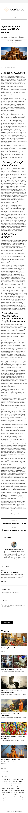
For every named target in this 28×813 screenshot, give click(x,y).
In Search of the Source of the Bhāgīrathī (14, 530)
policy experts (14, 300)
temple (18, 795)
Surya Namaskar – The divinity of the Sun (14, 523)
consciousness (17, 782)
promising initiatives (16, 489)
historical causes (19, 424)
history (17, 787)
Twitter (8, 67)
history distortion (6, 789)
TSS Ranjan (16, 190)
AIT (18, 778)
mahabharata (14, 791)
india (12, 789)
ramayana (11, 793)
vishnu (16, 797)
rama (7, 793)
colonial (3, 782)
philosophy (21, 791)
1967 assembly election (8, 370)
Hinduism (5, 787)
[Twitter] (14, 807)
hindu (24, 784)
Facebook (3, 67)
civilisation (19, 780)
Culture (8, 784)
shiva (3, 795)
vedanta (8, 797)
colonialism (9, 782)
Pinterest (13, 67)
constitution (4, 514)
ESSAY (2, 22)
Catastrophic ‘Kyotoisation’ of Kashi (11, 572)
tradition (4, 797)
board (16, 345)
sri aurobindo (12, 795)
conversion (4, 784)
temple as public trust (15, 214)
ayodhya (21, 778)
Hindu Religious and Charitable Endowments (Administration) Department (12, 243)
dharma (13, 784)
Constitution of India (16, 127)
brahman (10, 780)
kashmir (3, 791)
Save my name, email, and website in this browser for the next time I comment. (13, 604)
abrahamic (4, 778)
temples (22, 514)
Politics (3, 793)
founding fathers (7, 113)
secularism (17, 514)
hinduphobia (11, 787)
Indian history (17, 789)
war (19, 797)
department (5, 249)
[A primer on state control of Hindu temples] (14, 53)
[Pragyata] (14, 9)
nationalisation (10, 514)
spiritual (6, 795)
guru (21, 784)
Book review (4, 780)
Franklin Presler (14, 340)
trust (25, 514)
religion (16, 793)
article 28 (8, 130)
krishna (8, 791)
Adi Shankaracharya (11, 778)
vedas (12, 797)
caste (14, 780)
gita (18, 784)
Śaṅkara (3, 799)
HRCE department (17, 252)
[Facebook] (12, 807)
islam (22, 789)
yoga (22, 797)
